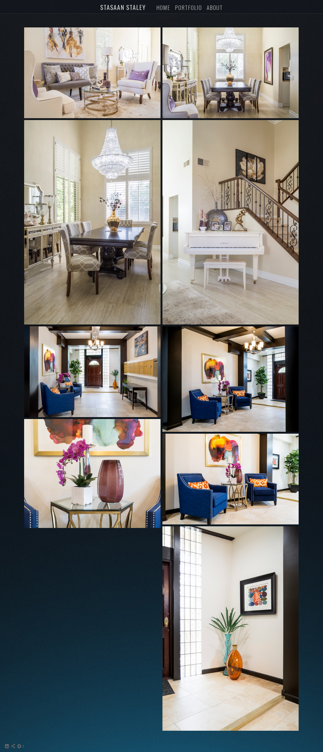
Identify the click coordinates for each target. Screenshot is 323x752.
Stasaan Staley (123, 7)
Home (163, 7)
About (215, 7)
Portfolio (188, 7)
